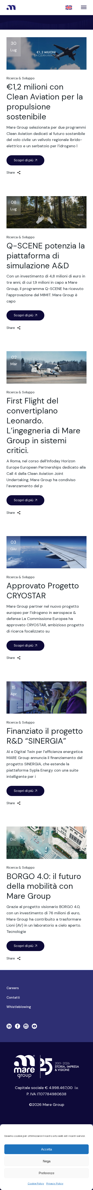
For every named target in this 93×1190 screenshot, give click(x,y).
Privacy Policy (54, 1183)
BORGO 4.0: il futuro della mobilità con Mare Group (43, 886)
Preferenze (46, 1173)
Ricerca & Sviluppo (20, 78)
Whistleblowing (18, 1007)
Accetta (46, 1149)
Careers (12, 988)
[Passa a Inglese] (69, 7)
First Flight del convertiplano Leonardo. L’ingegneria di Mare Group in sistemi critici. (43, 425)
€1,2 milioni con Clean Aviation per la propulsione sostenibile (44, 102)
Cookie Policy (36, 1183)
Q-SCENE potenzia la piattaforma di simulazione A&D (45, 255)
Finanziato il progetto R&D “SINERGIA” (44, 736)
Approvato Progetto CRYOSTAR (42, 590)
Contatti (13, 997)
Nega (46, 1161)
